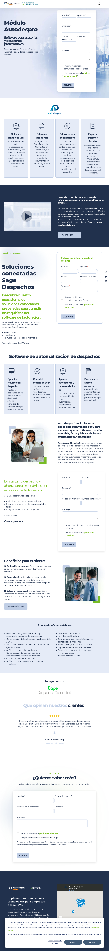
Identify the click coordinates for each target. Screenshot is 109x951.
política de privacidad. (49, 833)
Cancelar (92, 942)
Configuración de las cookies (55, 942)
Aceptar (73, 942)
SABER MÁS (68, 235)
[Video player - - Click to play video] (27, 216)
